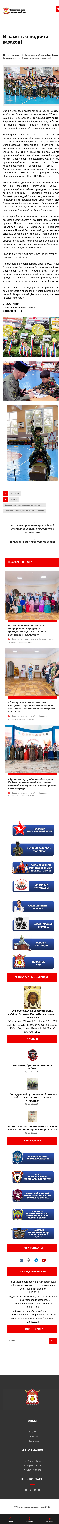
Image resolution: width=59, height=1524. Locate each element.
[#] (21, 1260)
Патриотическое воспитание (20, 642)
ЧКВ (34, 1432)
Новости (14, 499)
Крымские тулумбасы (28, 639)
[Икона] (32, 997)
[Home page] (4, 55)
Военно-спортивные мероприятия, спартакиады (24, 505)
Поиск (53, 1341)
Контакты (34, 1441)
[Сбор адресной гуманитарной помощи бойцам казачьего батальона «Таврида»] (32, 1084)
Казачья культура (46, 639)
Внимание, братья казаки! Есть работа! (32, 1067)
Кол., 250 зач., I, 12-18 (28, 1021)
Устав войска (34, 1461)
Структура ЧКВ (34, 1469)
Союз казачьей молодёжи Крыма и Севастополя (24, 511)
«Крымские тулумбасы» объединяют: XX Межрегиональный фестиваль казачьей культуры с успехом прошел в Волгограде (33, 1314)
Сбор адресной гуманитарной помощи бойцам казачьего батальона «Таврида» (32, 1097)
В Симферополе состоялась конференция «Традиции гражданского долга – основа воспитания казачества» (33, 1285)
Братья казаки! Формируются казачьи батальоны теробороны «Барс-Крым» (32, 1128)
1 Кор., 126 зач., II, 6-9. (34, 1028)
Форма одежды (34, 1465)
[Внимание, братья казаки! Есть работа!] (32, 1055)
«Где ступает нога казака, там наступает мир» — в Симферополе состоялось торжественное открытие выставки (33, 1300)
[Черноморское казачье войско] (14, 10)
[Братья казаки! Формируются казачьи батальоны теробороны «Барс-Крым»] (32, 1116)
